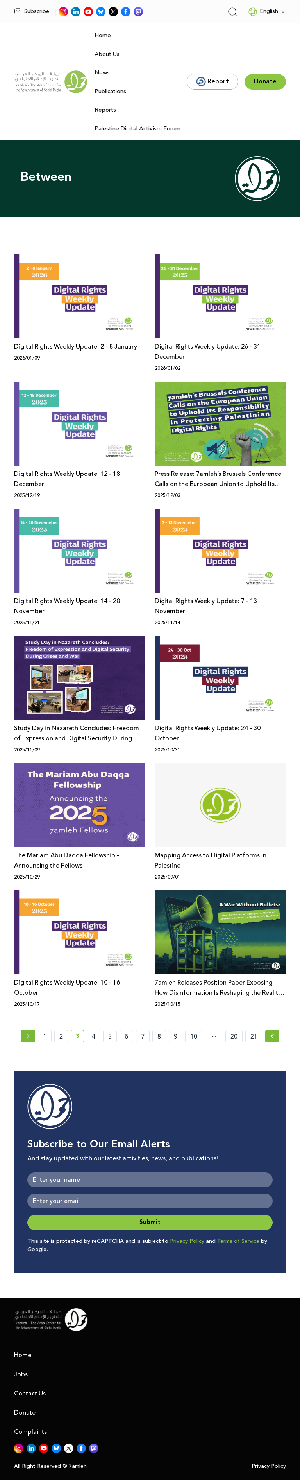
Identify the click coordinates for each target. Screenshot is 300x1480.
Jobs (21, 1374)
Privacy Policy (187, 1241)
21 (253, 1036)
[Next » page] (272, 1036)
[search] (232, 11)
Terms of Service (238, 1241)
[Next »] (272, 1036)
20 (234, 1036)
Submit (150, 1222)
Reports (105, 109)
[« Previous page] (28, 1036)
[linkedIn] (75, 12)
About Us (107, 54)
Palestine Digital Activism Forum (137, 128)
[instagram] (63, 12)
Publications (110, 91)
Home (103, 35)
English (269, 11)
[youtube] (88, 12)
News (102, 72)
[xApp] (113, 12)
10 (193, 1036)
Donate (25, 1412)
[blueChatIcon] (100, 12)
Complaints (30, 1432)
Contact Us (30, 1393)
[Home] (51, 82)
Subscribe (36, 11)
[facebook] (125, 12)
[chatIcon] (138, 12)
